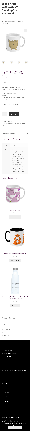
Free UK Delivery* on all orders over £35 (15, 370)
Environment (8, 356)
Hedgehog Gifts (12, 123)
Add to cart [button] (15, 305)
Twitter (7, 397)
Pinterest (7, 392)
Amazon (7, 401)
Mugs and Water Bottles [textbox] (14, 324)
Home (5, 21)
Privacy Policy (8, 350)
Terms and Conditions (10, 353)
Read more (17, 428)
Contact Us (7, 384)
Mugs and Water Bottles (14, 21)
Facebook (7, 406)
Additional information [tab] (8, 133)
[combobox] (15, 324)
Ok (10, 428)
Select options (15, 217)
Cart (5, 332)
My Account (7, 329)
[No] (28, 424)
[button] (25, 30)
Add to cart (14, 114)
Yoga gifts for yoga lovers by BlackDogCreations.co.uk (10, 8)
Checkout (6, 335)
